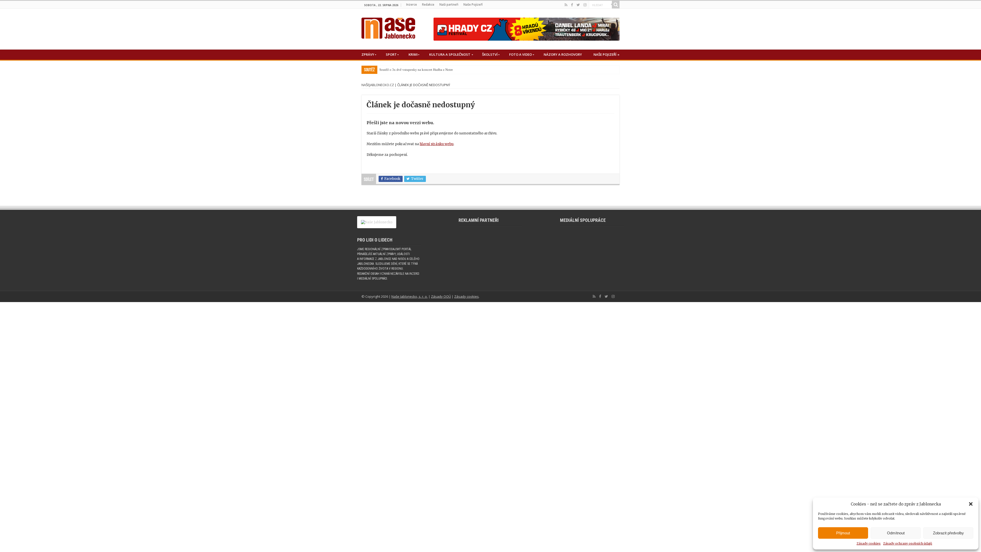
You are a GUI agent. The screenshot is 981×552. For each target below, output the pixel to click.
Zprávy (367, 54)
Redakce (428, 4)
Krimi (413, 54)
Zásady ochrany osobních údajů (907, 543)
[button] (970, 504)
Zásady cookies (869, 543)
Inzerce (411, 4)
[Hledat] (616, 4)
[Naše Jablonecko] (388, 27)
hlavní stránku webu (436, 144)
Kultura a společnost (449, 54)
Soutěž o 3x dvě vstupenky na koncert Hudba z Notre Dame (420, 70)
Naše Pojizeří (473, 4)
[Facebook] (572, 5)
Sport (391, 54)
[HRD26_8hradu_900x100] (527, 29)
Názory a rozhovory (563, 54)
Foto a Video (520, 54)
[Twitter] (578, 5)
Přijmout (843, 533)
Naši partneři (448, 4)
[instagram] (585, 5)
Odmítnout (896, 533)
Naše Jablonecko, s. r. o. (409, 296)
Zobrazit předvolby (948, 533)
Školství (490, 54)
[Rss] (566, 5)
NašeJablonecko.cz (377, 85)
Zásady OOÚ (441, 296)
